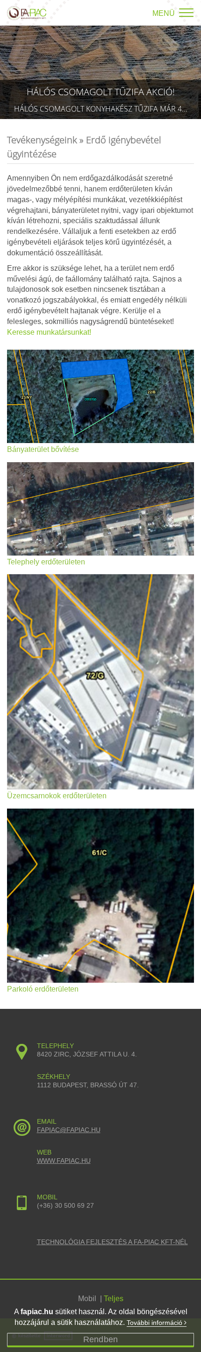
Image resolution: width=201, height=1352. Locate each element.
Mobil (87, 1299)
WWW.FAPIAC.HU (64, 1160)
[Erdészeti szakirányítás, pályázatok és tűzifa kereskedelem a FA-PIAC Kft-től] (26, 10)
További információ (155, 1322)
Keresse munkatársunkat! (49, 332)
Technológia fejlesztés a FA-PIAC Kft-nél (112, 1242)
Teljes (113, 1299)
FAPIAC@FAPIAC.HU (68, 1130)
